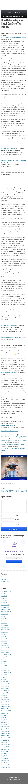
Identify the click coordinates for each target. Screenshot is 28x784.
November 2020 (5, 650)
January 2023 (5, 607)
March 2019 (4, 681)
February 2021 (5, 645)
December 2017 (5, 704)
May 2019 (4, 677)
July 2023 (3, 594)
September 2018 (6, 690)
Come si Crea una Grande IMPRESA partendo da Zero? (7, 491)
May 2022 (4, 621)
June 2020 (4, 661)
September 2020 (6, 654)
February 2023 (5, 605)
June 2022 (4, 618)
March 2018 (4, 697)
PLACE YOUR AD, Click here (9, 149)
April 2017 (4, 722)
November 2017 (5, 706)
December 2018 (5, 686)
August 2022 (4, 614)
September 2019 (6, 672)
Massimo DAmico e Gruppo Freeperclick (14, 16)
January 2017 (5, 729)
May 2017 (4, 720)
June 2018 (4, 695)
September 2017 (6, 711)
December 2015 (5, 742)
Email (16, 520)
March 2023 (4, 603)
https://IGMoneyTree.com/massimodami (12, 444)
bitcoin (3, 577)
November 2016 (5, 733)
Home (9, 12)
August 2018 (4, 693)
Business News (5, 581)
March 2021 (4, 643)
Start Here (17, 12)
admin (10, 30)
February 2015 (5, 760)
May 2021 (4, 639)
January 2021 (5, 648)
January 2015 (5, 762)
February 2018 (5, 699)
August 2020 (4, 657)
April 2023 (4, 600)
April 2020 (4, 666)
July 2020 (3, 659)
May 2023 (4, 598)
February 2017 (5, 726)
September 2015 (6, 749)
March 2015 (4, 758)
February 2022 (5, 627)
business (3, 579)
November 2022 (5, 609)
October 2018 (5, 688)
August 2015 (4, 751)
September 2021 (6, 630)
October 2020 (5, 652)
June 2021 (4, 636)
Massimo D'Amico (4, 4)
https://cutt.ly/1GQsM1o (8, 425)
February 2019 (5, 684)
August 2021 (4, 632)
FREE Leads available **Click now (10, 337)
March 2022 (4, 625)
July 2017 (3, 715)
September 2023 (6, 591)
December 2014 (5, 765)
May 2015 (4, 756)
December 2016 (5, 731)
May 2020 (4, 663)
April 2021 (4, 641)
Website (17, 524)
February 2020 (5, 670)
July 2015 (3, 753)
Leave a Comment (18, 30)
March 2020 (4, 668)
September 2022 (6, 612)
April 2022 (4, 623)
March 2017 (4, 724)
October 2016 (5, 735)
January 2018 (5, 702)
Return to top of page (14, 777)
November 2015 (5, 744)
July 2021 (3, 634)
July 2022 (3, 616)
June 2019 (4, 675)
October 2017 (5, 708)
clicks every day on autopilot (9, 372)
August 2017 (4, 713)
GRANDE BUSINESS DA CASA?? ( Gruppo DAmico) (20, 491)
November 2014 (5, 767)
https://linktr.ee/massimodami (9, 431)
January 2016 (5, 740)
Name (16, 515)
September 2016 (6, 738)
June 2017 (4, 717)
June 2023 (4, 596)
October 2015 (5, 747)
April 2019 (4, 679)
